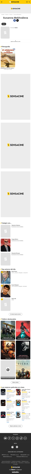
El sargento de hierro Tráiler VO (23, 358)
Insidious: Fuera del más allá (10, 413)
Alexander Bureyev (16, 253)
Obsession (9, 400)
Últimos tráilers (15, 382)
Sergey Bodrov (15, 239)
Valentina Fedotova (16, 225)
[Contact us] (25, 438)
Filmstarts (13, 454)
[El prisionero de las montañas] (8, 57)
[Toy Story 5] (18, 403)
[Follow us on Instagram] (17, 438)
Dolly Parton (14, 271)
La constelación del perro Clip (8, 338)
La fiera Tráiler (23, 377)
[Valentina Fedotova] (5, 231)
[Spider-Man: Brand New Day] (18, 392)
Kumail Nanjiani (15, 285)
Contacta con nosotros (16, 461)
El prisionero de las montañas (8, 68)
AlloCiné (4, 454)
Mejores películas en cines (15, 426)
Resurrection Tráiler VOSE (23, 338)
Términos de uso (25, 461)
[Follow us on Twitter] (13, 438)
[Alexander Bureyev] (5, 259)
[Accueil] (14, 2)
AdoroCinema (6, 456)
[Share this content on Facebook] (14, 20)
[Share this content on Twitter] (17, 20)
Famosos (7, 14)
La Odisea (9, 389)
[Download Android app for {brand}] (18, 446)
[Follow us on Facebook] (9, 438)
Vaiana (23, 412)
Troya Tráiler (8, 358)
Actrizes (11, 14)
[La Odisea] (3, 392)
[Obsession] (3, 403)
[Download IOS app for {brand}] (13, 446)
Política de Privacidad (5, 462)
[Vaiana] (18, 415)
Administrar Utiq (14, 462)
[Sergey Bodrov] (5, 245)
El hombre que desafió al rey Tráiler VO (8, 377)
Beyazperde (23, 454)
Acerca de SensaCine (6, 461)
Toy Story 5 (24, 400)
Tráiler (8, 398)
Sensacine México (20, 456)
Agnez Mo (14, 298)
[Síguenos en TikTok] (21, 438)
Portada (2, 14)
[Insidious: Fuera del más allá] (3, 415)
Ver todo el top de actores (15, 314)
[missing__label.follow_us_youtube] (5, 438)
